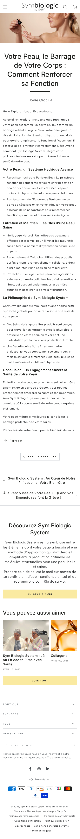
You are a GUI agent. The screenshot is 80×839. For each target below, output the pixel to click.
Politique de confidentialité (59, 815)
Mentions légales (41, 830)
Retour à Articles (42, 456)
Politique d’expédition (56, 820)
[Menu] (5, 7)
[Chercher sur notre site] (65, 7)
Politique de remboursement (25, 815)
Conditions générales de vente (51, 825)
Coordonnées (22, 825)
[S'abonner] (75, 745)
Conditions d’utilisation (27, 820)
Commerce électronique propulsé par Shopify (40, 811)
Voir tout (40, 680)
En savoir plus (40, 593)
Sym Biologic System (32, 806)
